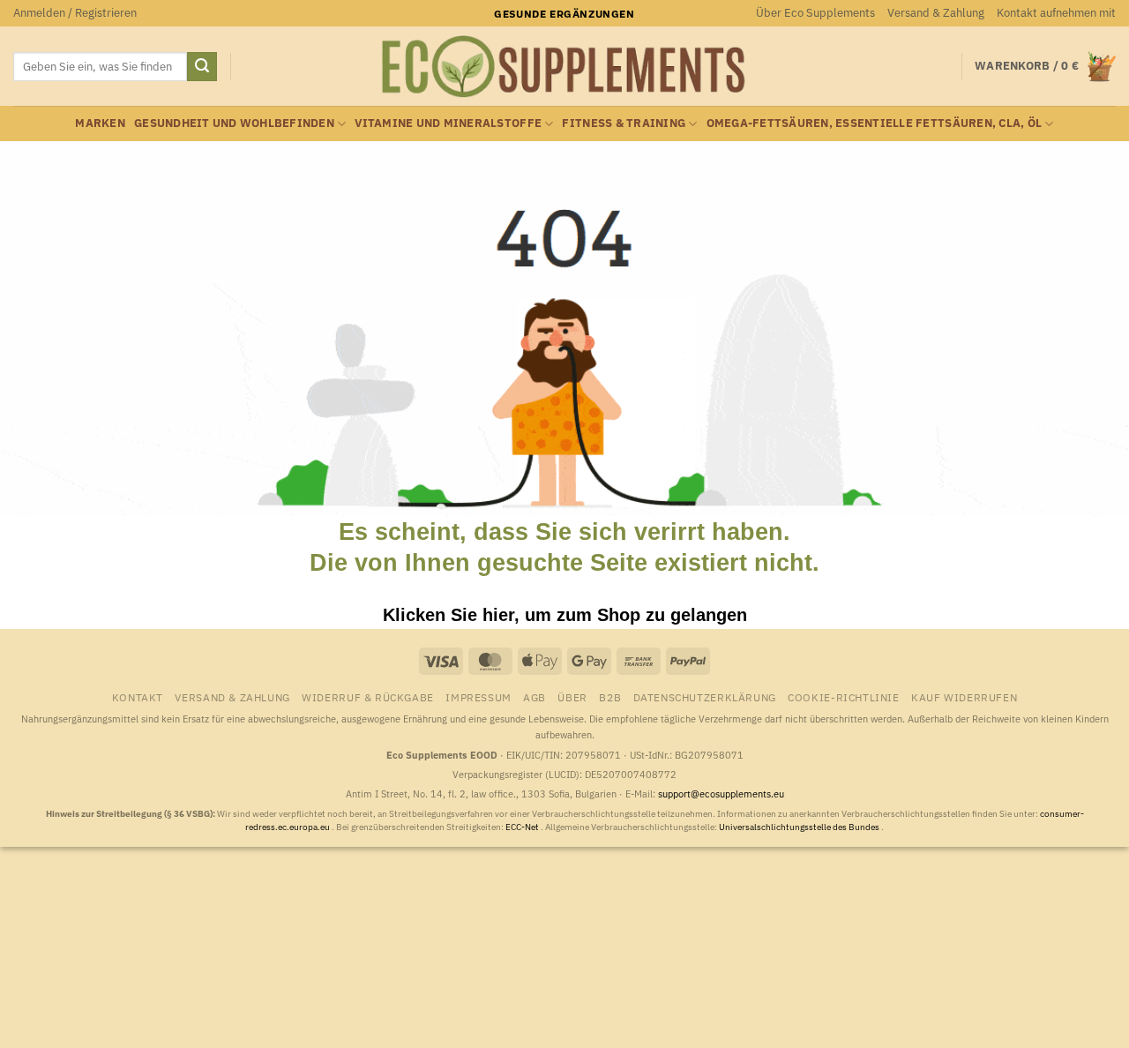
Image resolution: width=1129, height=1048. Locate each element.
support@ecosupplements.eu (721, 794)
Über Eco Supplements (815, 12)
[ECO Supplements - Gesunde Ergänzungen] (564, 67)
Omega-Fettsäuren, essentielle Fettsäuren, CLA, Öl (875, 123)
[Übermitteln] (202, 67)
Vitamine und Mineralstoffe (448, 123)
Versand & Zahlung (935, 12)
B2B (610, 697)
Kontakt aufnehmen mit (1056, 12)
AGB (534, 697)
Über (572, 697)
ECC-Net (523, 827)
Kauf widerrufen (964, 697)
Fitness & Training (623, 123)
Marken (100, 123)
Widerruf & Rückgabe (368, 697)
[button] (75, 13)
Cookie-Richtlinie (843, 697)
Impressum (478, 697)
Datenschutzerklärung (704, 697)
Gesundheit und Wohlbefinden (234, 123)
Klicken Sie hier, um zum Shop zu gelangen (565, 615)
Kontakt (137, 697)
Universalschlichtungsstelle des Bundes (800, 827)
